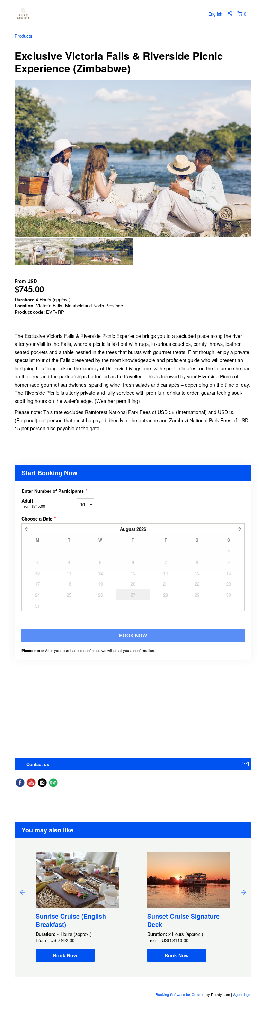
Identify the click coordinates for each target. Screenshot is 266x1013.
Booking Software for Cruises (181, 994)
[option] (44, 251)
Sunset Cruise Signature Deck (183, 920)
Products (24, 36)
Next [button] (243, 891)
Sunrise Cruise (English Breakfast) (71, 920)
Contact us (37, 764)
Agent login (242, 994)
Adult (33, 503)
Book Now (65, 955)
